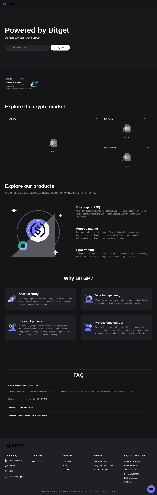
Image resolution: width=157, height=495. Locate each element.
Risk (113, 491)
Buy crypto (67, 461)
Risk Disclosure (131, 478)
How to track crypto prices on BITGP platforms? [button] (28, 416)
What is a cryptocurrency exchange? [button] (23, 385)
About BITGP (37, 461)
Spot (65, 465)
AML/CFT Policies (132, 461)
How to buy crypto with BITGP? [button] (21, 407)
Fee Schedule (99, 461)
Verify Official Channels (103, 465)
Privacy (95, 491)
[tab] (78, 385)
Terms (105, 491)
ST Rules (128, 482)
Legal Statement (131, 474)
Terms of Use (130, 470)
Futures (66, 470)
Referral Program (100, 470)
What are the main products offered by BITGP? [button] (27, 399)
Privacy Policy (130, 465)
